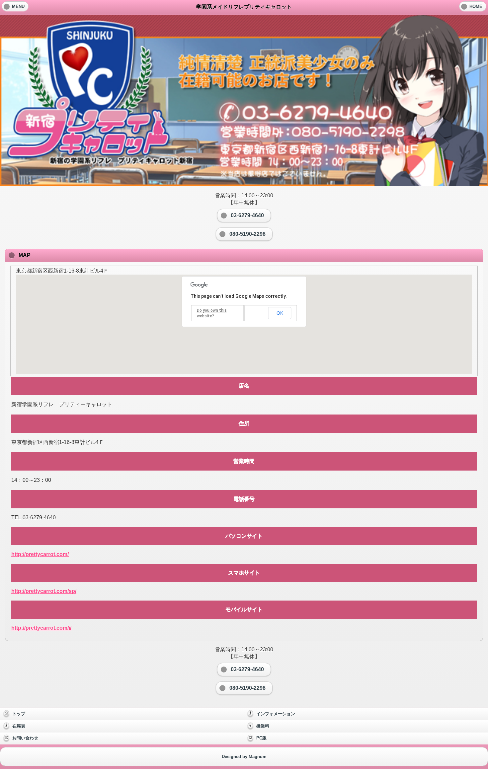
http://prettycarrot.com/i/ (41, 628)
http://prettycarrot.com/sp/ (43, 591)
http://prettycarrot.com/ (40, 554)
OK (280, 313)
